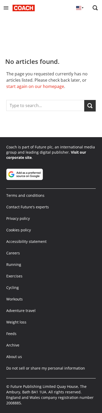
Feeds (11, 333)
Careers (13, 252)
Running (13, 264)
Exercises (14, 276)
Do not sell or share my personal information (45, 368)
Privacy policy (18, 218)
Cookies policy (18, 229)
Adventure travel (21, 310)
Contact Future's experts (27, 206)
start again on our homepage (35, 86)
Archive (12, 345)
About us (14, 356)
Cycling (12, 287)
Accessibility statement (26, 241)
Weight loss (16, 322)
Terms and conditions (25, 195)
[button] (6, 8)
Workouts (14, 299)
